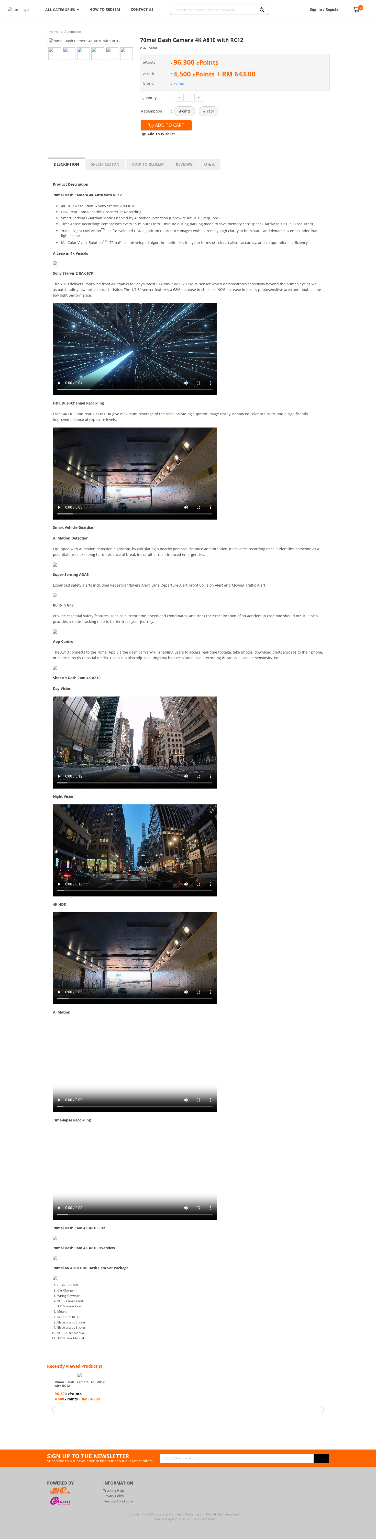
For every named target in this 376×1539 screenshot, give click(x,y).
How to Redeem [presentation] (147, 164)
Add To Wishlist (161, 133)
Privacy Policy (113, 1495)
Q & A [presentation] (209, 164)
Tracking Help (113, 1490)
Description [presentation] (66, 164)
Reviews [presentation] (184, 164)
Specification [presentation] (105, 164)
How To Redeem (105, 9)
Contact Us (142, 9)
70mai (178, 83)
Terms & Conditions (118, 1501)
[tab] (66, 164)
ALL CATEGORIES (61, 9)
